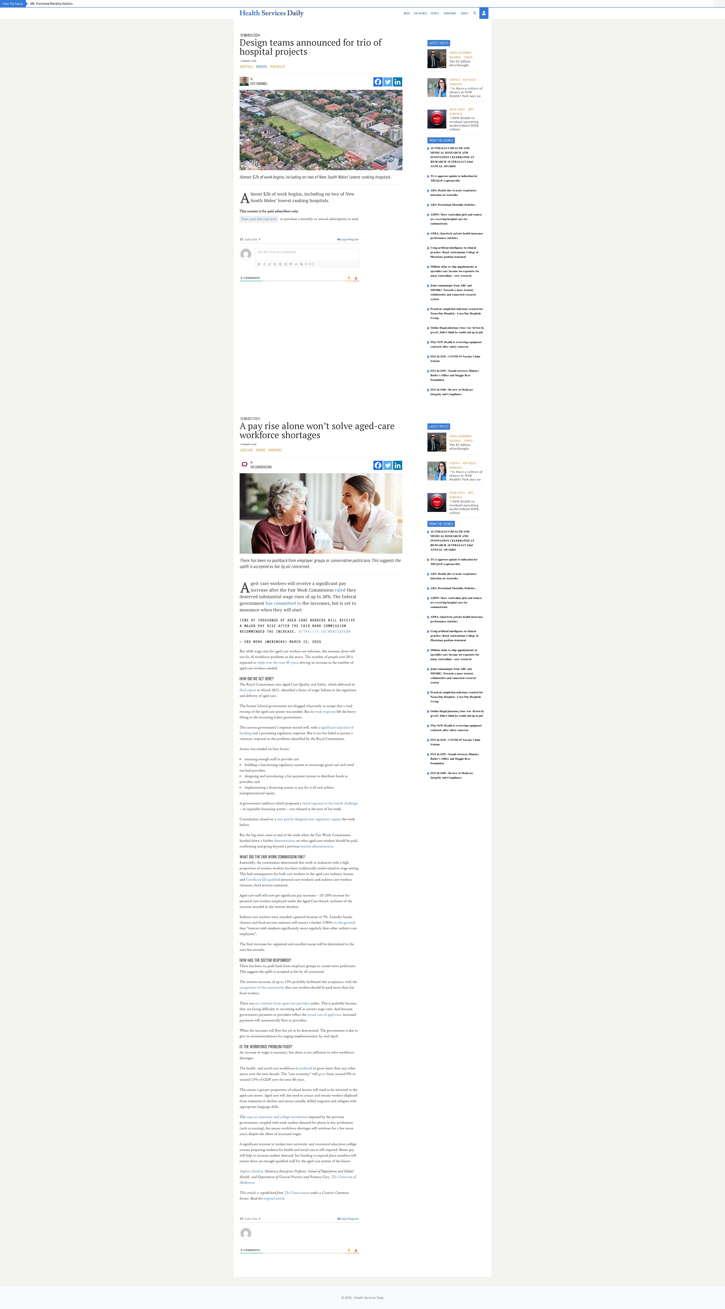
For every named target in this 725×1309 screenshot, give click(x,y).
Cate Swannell (259, 83)
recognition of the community (262, 987)
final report (248, 690)
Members (261, 66)
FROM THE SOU (439, 140)
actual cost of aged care (324, 1014)
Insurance (455, 57)
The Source (420, 13)
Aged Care (246, 450)
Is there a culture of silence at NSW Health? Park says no (466, 92)
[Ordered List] (280, 264)
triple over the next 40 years (277, 662)
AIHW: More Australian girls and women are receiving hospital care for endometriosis (81, 3)
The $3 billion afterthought (459, 63)
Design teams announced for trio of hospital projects (310, 46)
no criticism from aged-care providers (282, 1003)
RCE (451, 140)
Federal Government (460, 53)
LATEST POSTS (439, 43)
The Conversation (260, 467)
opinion (468, 57)
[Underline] (269, 264)
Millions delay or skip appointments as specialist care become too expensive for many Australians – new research (454, 271)
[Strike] (275, 264)
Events (435, 13)
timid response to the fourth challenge (330, 803)
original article (273, 1198)
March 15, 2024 (305, 642)
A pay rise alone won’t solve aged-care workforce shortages (317, 430)
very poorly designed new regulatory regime (309, 819)
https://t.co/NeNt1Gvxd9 (324, 631)
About (464, 13)
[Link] (301, 264)
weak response (325, 711)
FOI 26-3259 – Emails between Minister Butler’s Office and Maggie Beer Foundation (454, 375)
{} (306, 263)
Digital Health (457, 109)
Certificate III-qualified (263, 879)
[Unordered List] (285, 264)
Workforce (455, 84)
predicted (305, 1068)
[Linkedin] (397, 81)
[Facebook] (378, 81)
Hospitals (246, 66)
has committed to (283, 603)
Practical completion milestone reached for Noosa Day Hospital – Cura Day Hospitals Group (456, 313)
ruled (340, 590)
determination (284, 840)
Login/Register (349, 239)
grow (322, 1074)
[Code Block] (296, 264)
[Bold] (259, 264)
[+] (311, 263)
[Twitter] (387, 81)
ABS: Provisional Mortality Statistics (452, 204)
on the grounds (344, 922)
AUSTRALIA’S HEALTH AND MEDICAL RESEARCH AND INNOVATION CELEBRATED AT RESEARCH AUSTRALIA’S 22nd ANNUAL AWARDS (452, 157)
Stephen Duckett (251, 1171)
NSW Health (277, 66)
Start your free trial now (259, 219)
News (407, 13)
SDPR (470, 109)
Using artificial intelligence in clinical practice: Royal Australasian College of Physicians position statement (454, 252)
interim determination (316, 846)
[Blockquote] (290, 264)
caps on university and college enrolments (277, 1117)
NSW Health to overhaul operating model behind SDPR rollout (464, 123)
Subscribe (450, 13)
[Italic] (264, 264)
